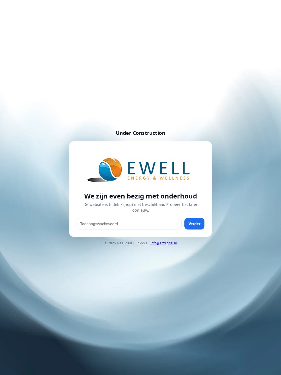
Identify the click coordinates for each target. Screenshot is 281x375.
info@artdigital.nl (164, 243)
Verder (194, 224)
